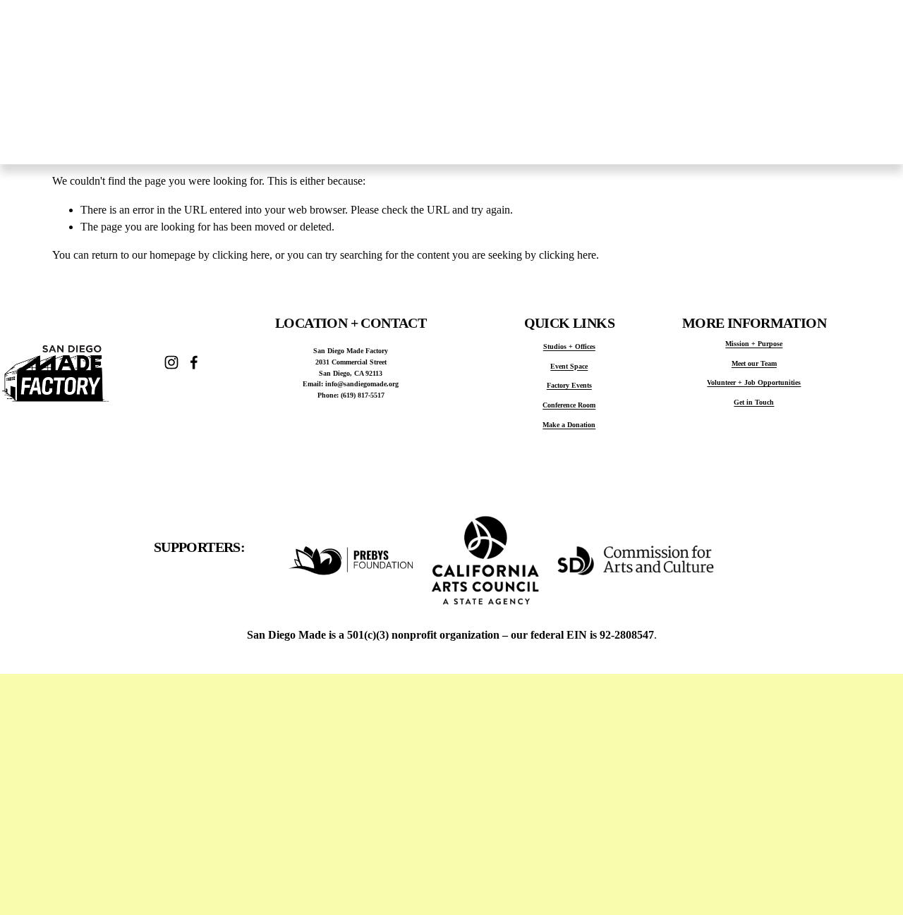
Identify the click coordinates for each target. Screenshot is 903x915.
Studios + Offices (444, 137)
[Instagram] (171, 362)
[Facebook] (194, 362)
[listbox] (732, 82)
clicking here (240, 255)
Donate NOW (851, 82)
